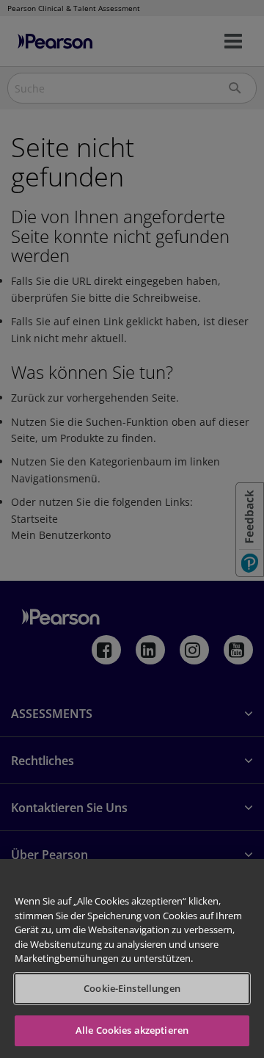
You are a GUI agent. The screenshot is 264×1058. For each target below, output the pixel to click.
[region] (132, 958)
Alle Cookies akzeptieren (132, 1030)
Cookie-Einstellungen (132, 988)
